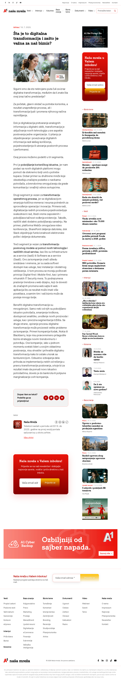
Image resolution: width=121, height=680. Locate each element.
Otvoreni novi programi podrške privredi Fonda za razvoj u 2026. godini (94, 236)
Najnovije (65, 3)
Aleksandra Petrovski (98, 393)
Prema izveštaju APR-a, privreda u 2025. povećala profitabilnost (95, 251)
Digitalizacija (28, 628)
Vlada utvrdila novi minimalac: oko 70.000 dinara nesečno (93, 221)
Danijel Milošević (100, 374)
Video (90, 11)
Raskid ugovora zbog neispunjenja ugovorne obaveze (93, 458)
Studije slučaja (49, 628)
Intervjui (38, 11)
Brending (47, 620)
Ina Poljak (85, 494)
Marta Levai (86, 141)
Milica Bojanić (87, 431)
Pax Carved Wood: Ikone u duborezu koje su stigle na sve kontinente (93, 336)
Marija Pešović (99, 362)
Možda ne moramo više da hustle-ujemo (100, 355)
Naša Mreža (30, 422)
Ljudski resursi (87, 485)
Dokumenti (79, 11)
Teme (84, 612)
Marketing (27, 612)
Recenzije (47, 624)
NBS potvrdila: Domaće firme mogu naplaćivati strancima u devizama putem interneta (93, 267)
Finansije (26, 636)
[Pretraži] (115, 11)
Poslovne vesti (87, 245)
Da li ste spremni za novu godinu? (100, 387)
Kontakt (114, 3)
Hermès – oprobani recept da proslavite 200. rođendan (94, 167)
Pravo (84, 421)
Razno (65, 624)
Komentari (47, 608)
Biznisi (6, 641)
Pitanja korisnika (94, 3)
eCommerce (28, 632)
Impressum (82, 3)
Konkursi (7, 620)
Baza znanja (58, 11)
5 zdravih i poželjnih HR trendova (94, 489)
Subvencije (86, 231)
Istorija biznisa (87, 130)
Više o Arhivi (28, 437)
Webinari (86, 604)
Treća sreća (99, 371)
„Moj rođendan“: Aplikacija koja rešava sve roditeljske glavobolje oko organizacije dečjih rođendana (93, 305)
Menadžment (28, 620)
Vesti (29, 11)
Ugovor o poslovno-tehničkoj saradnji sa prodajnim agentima (92, 426)
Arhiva (16, 27)
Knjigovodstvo (29, 604)
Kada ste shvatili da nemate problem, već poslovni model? (92, 200)
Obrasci (66, 616)
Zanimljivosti (87, 162)
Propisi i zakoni (87, 260)
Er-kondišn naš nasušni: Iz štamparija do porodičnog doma (94, 135)
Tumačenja (47, 604)
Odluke (65, 608)
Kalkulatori (67, 620)
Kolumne (50, 11)
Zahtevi (66, 612)
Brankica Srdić (87, 464)
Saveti (84, 608)
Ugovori (66, 604)
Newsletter (106, 3)
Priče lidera (8, 636)
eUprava (7, 624)
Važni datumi (9, 612)
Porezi (84, 216)
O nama (74, 3)
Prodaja (26, 616)
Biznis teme (68, 11)
